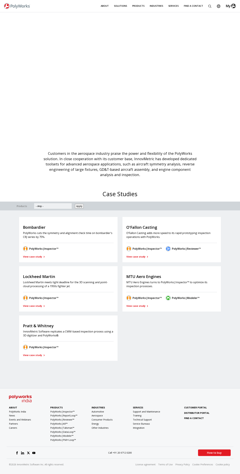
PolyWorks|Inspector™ (43, 248)
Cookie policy (223, 464)
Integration (138, 427)
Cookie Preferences (202, 464)
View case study (33, 257)
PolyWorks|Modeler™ (186, 298)
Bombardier (34, 227)
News (12, 415)
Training (137, 415)
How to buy (214, 453)
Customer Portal (195, 407)
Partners (13, 423)
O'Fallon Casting (141, 227)
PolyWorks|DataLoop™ (62, 431)
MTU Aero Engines (143, 276)
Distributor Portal (196, 412)
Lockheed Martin (39, 276)
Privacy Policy (182, 464)
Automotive (98, 411)
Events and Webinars (20, 419)
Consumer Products (102, 419)
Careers (13, 427)
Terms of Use (165, 464)
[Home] (17, 6)
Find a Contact (193, 5)
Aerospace (97, 415)
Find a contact (194, 418)
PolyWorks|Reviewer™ (186, 248)
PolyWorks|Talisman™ (62, 427)
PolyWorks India (17, 411)
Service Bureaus (141, 423)
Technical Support (142, 419)
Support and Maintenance (146, 411)
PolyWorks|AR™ (59, 423)
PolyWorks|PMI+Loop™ (63, 439)
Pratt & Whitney (38, 325)
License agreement (145, 464)
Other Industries (100, 427)
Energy (95, 423)
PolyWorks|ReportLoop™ (63, 415)
